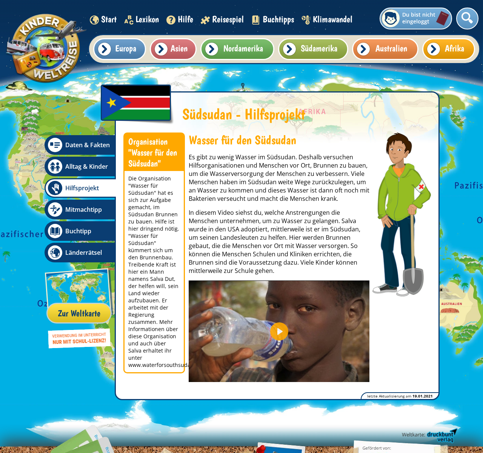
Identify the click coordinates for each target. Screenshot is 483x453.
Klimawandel (332, 19)
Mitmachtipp (83, 209)
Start (109, 19)
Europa (125, 48)
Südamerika (319, 48)
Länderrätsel (83, 252)
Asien (179, 48)
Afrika (454, 48)
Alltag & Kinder (86, 166)
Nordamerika (243, 48)
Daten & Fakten (87, 145)
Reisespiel (228, 19)
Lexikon (147, 19)
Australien (391, 48)
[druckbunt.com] (429, 436)
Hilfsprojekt (82, 188)
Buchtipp (78, 231)
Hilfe (185, 19)
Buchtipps (278, 19)
